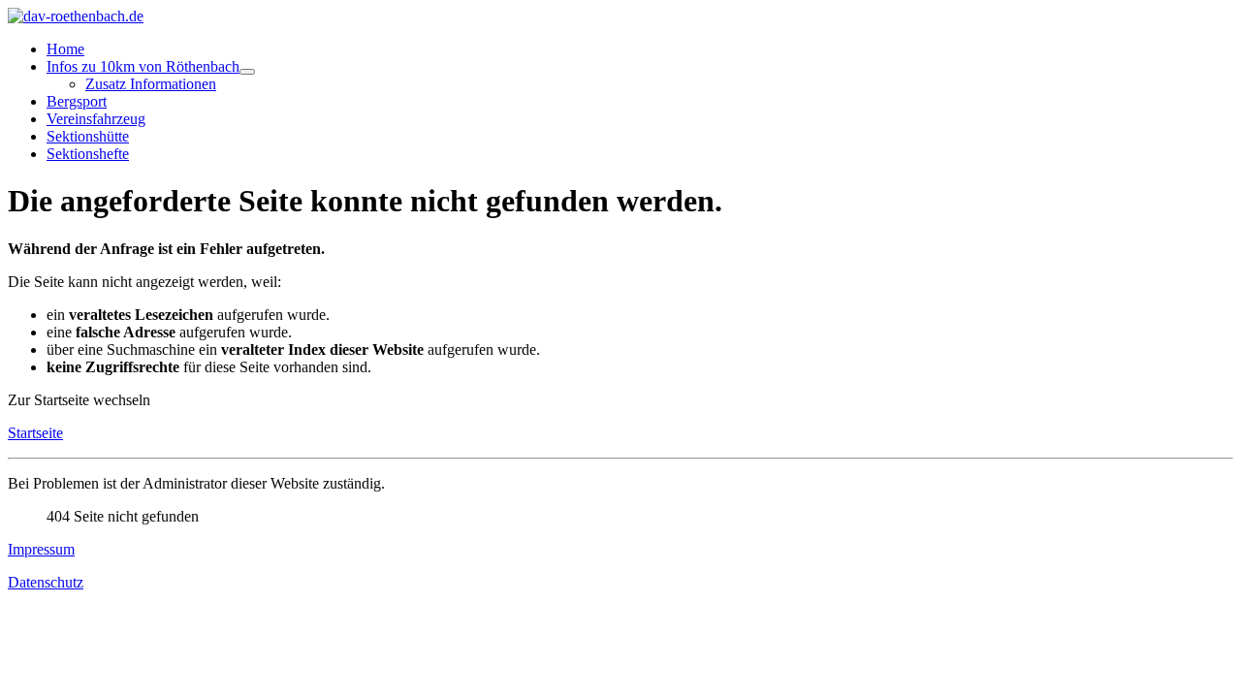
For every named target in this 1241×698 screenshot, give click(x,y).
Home (65, 49)
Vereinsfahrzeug (96, 119)
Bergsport (77, 101)
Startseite (35, 433)
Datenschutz (45, 582)
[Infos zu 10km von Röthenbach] (247, 72)
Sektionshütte (88, 136)
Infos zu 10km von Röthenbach (143, 66)
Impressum (41, 549)
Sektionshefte (88, 153)
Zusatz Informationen (150, 84)
